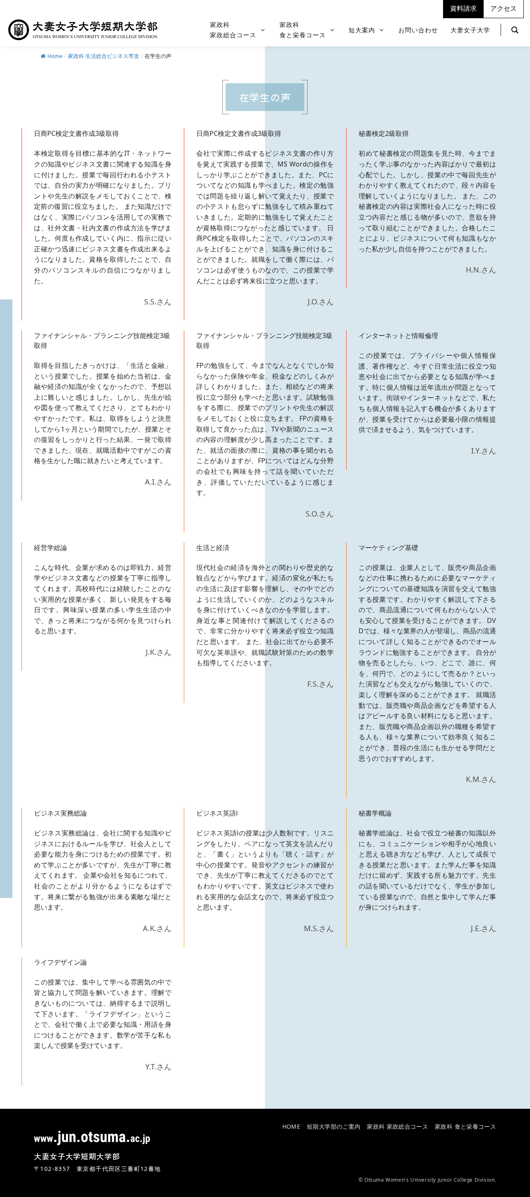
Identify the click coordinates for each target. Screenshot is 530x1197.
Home (55, 56)
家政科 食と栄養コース (465, 1126)
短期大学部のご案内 (333, 1126)
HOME (291, 1126)
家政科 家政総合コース (397, 1126)
